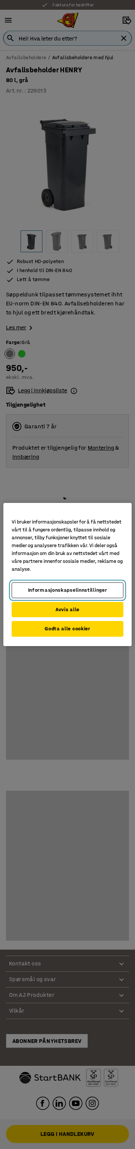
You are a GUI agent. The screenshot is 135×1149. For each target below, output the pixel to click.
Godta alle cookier (67, 628)
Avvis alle (68, 609)
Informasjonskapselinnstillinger (67, 590)
